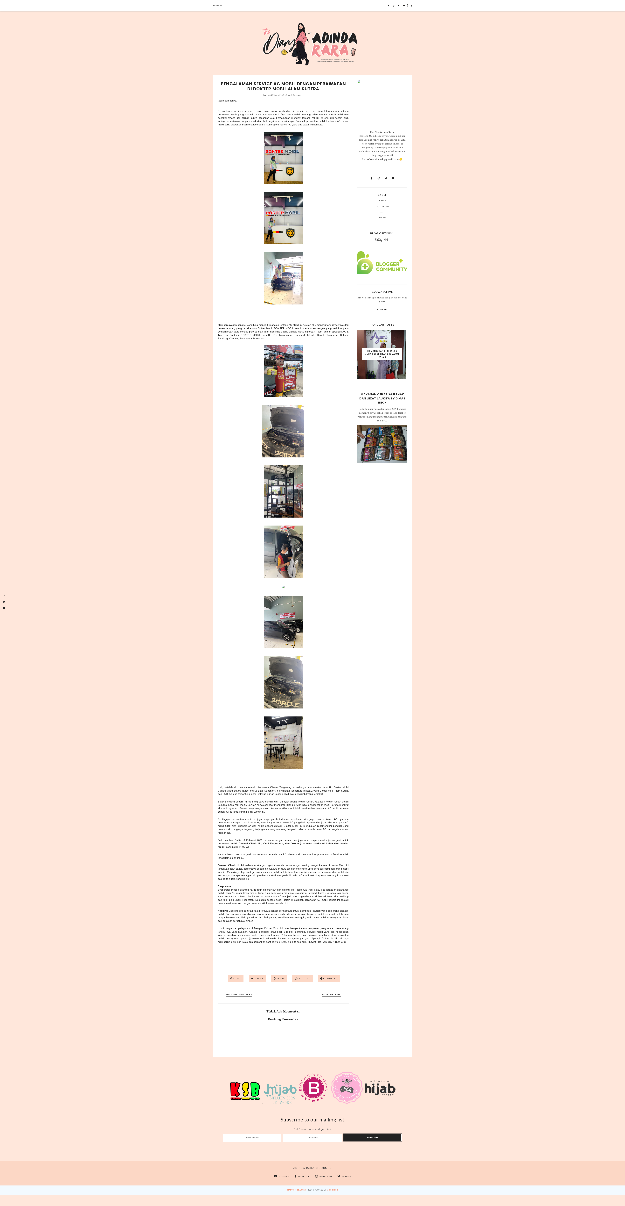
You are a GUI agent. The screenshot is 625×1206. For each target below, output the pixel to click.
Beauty (382, 201)
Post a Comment (293, 95)
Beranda (217, 5)
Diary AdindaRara (296, 1190)
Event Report (382, 206)
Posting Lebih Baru (239, 994)
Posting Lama (331, 994)
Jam (382, 212)
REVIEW (382, 217)
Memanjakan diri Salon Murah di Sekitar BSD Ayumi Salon (382, 354)
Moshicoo (332, 1190)
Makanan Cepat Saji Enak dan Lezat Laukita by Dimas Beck (382, 398)
